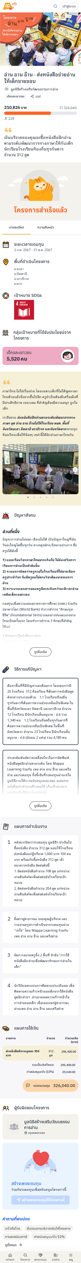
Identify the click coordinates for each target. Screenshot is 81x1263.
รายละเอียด (16, 227)
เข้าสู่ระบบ (69, 6)
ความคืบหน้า (45, 227)
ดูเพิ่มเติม (40, 652)
